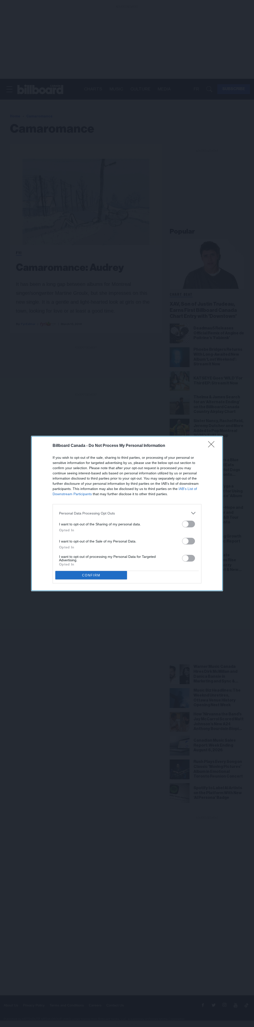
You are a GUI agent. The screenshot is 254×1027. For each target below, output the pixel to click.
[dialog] (127, 513)
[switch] (188, 524)
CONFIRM (91, 575)
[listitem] (127, 513)
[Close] (213, 446)
